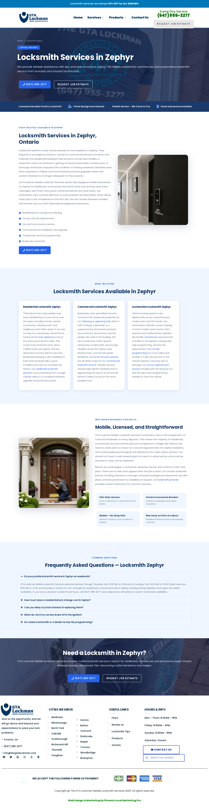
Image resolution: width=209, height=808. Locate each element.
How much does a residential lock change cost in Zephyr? (57, 600)
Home (78, 17)
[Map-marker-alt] (38, 757)
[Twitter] (10, 757)
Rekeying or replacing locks (96, 321)
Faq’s (115, 717)
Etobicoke (86, 736)
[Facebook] (4, 757)
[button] (104, 576)
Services (94, 17)
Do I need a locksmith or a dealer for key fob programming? (58, 622)
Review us (118, 724)
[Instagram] (24, 757)
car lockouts (150, 337)
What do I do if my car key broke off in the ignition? (53, 614)
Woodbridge (87, 752)
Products (116, 17)
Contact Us (140, 17)
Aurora (84, 720)
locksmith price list (168, 479)
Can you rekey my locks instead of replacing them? (54, 607)
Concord (85, 730)
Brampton (86, 758)
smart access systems (106, 356)
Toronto (85, 747)
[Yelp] (31, 757)
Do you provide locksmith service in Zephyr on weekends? (57, 576)
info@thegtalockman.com (20, 753)
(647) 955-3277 (173, 15)
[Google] (17, 757)
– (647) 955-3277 (12, 746)
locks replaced (46, 337)
